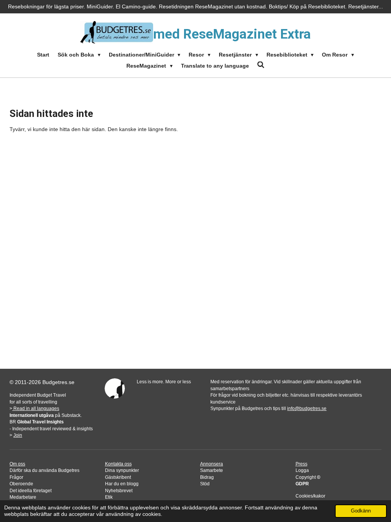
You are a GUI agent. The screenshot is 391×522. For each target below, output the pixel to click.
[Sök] (261, 65)
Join (17, 435)
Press (301, 463)
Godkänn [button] (361, 511)
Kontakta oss (118, 463)
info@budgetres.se (306, 408)
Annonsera (211, 463)
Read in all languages (35, 408)
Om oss (17, 463)
